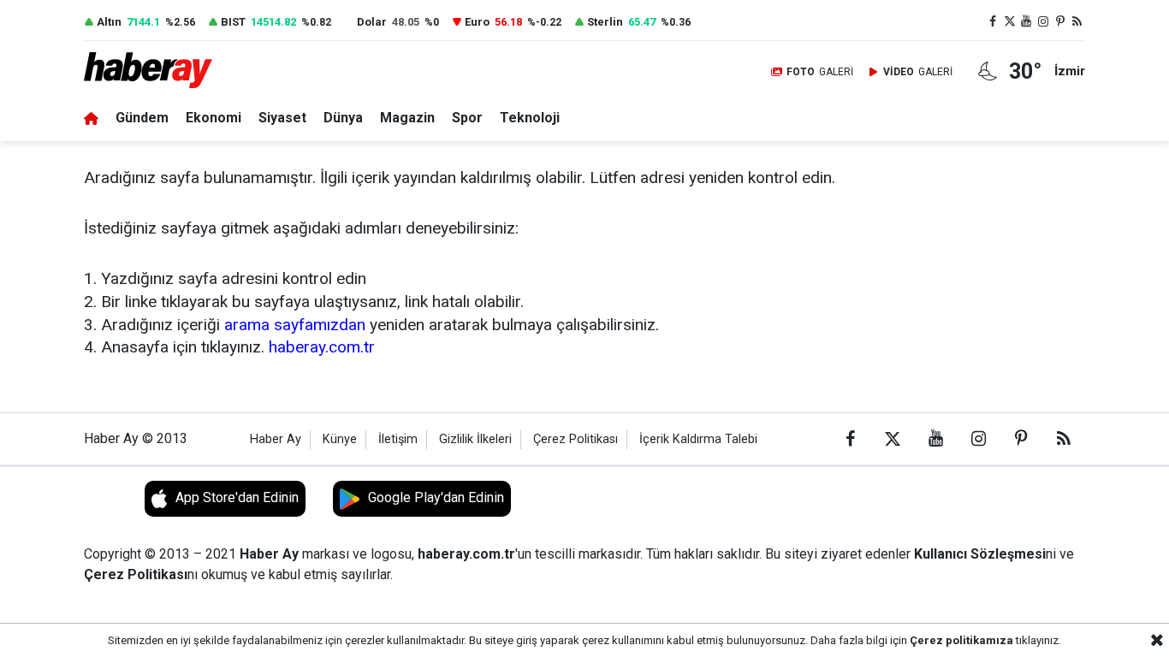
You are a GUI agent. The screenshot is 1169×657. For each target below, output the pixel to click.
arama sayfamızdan (294, 324)
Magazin (407, 118)
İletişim (398, 439)
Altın (109, 21)
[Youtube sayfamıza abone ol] (1026, 22)
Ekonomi (213, 118)
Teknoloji (530, 118)
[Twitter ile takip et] (1009, 22)
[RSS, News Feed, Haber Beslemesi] (1076, 22)
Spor (467, 118)
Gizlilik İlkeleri (475, 439)
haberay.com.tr (322, 347)
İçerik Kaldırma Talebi (698, 439)
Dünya (343, 118)
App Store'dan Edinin (237, 497)
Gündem (142, 118)
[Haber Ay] (159, 71)
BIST (233, 21)
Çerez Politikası (575, 439)
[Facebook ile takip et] (992, 22)
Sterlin (605, 21)
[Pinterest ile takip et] (1060, 22)
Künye (340, 439)
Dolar (372, 21)
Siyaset (282, 118)
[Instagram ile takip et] (1043, 22)
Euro (477, 21)
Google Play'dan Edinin (436, 497)
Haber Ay (275, 439)
